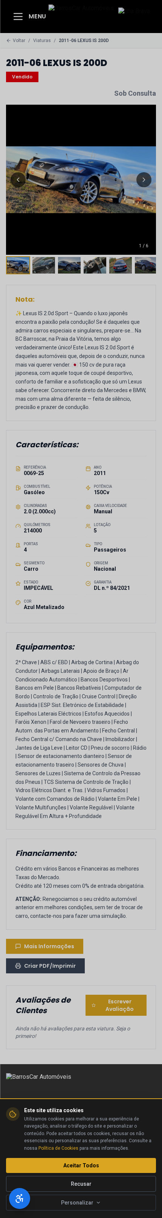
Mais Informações (49, 946)
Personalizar (77, 1203)
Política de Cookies (58, 1148)
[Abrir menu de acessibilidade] (19, 1198)
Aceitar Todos (81, 1165)
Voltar (19, 40)
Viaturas (42, 40)
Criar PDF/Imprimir (50, 966)
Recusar (81, 1184)
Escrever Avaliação (119, 1005)
